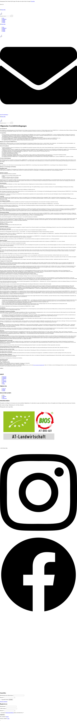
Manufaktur (4, 19)
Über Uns (4, 388)
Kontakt (3, 22)
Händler (3, 20)
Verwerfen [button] (33, 1)
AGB (3, 397)
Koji (3, 379)
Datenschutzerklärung (9, 712)
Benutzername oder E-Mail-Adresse (6, 695)
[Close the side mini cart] (0, 3)
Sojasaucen (4, 377)
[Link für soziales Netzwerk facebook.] (38, 612)
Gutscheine (4, 381)
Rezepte (3, 21)
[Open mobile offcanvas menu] (0, 115)
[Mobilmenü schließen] (0, 25)
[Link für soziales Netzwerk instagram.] (38, 535)
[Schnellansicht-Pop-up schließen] (0, 7)
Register (7, 716)
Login (8, 718)
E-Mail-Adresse (3, 708)
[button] (0, 690)
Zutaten (3, 383)
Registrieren (2, 714)
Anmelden (10, 699)
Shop (3, 18)
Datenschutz (4, 398)
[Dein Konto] (0, 11)
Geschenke (4, 380)
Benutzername (3, 706)
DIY (3, 382)
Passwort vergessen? (3, 701)
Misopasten (4, 376)
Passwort (2, 697)
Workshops (4, 378)
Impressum (4, 396)
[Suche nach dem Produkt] (12, 16)
